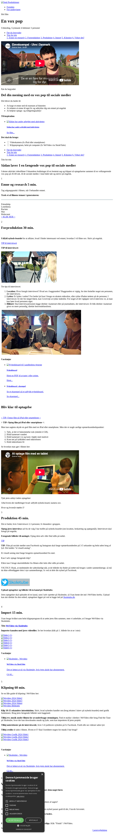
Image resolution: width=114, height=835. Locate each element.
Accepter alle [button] (15, 820)
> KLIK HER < (8, 217)
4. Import (57, 38)
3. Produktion (47, 38)
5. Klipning (67, 38)
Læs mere (20, 796)
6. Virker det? (78, 38)
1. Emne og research (16, 38)
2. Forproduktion (32, 38)
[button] (24, 825)
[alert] (23, 802)
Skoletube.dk (69, 597)
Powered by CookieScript (24, 829)
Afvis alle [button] (33, 820)
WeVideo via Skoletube (17, 626)
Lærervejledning (100, 830)
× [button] (42, 774)
